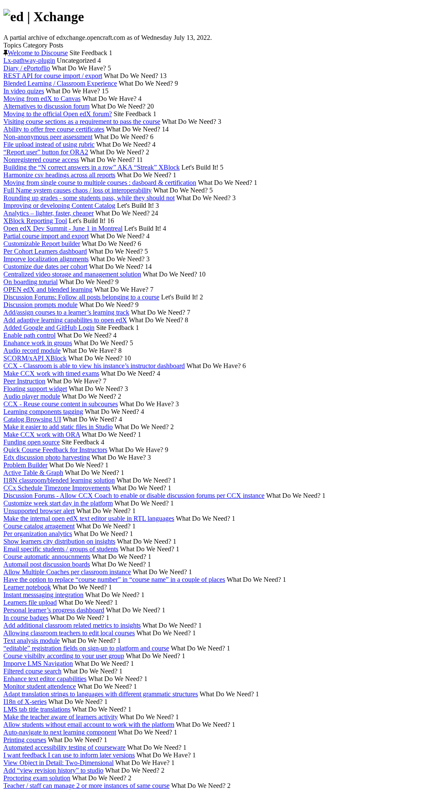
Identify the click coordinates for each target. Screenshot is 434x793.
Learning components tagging (43, 411)
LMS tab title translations (36, 709)
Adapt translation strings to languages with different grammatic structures (100, 694)
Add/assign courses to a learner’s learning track (66, 312)
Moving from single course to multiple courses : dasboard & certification (99, 182)
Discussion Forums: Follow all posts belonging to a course (81, 297)
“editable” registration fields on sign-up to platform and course (86, 648)
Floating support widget (35, 388)
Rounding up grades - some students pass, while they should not (89, 197)
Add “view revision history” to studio (53, 770)
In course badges (25, 617)
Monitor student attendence (39, 686)
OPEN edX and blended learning (47, 289)
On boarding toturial (30, 281)
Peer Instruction (24, 381)
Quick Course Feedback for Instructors (55, 449)
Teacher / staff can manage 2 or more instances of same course (86, 785)
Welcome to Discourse (38, 52)
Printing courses (24, 739)
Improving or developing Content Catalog (59, 205)
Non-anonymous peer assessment (47, 136)
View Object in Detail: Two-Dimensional (58, 762)
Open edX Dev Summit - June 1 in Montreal (62, 228)
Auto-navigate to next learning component (59, 732)
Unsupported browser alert (39, 510)
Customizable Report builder (41, 243)
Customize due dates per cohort (45, 266)
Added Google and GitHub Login (49, 327)
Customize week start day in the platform (58, 503)
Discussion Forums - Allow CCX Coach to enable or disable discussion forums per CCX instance (133, 495)
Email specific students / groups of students (60, 549)
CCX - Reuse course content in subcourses (60, 404)
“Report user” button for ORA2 (45, 152)
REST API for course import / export (52, 75)
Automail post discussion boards (46, 564)
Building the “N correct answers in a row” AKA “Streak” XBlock (91, 167)
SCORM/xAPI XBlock (35, 358)
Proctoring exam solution (36, 778)
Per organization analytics (37, 533)
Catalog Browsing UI (32, 419)
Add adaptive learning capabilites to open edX (65, 320)
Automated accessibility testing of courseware (64, 747)
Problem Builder (25, 465)
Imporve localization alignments (46, 258)
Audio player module (31, 396)
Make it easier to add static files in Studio (58, 426)
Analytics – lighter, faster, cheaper (48, 213)
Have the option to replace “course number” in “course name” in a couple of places (114, 579)
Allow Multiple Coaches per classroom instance (67, 571)
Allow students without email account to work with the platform (88, 724)
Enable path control (29, 335)
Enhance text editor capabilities (44, 678)
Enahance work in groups (37, 342)
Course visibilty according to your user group (63, 655)
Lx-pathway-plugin (29, 60)
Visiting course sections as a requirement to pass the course (81, 121)
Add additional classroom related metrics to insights (72, 625)
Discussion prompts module (40, 304)
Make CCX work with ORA (41, 434)
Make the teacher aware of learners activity (60, 716)
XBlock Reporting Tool (35, 220)
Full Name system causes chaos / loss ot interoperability (77, 190)
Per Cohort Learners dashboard (45, 251)
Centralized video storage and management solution (72, 274)
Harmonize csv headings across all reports (59, 175)
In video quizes (23, 91)
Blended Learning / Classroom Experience (60, 83)
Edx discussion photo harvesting (46, 457)
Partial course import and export (46, 236)
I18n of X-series (25, 701)
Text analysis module (31, 640)
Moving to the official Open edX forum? (57, 113)
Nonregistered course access (41, 159)
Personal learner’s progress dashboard (53, 610)
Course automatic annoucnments (46, 556)
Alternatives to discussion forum (46, 106)
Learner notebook (27, 587)
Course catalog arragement (39, 526)
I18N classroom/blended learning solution (59, 480)
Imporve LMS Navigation (38, 663)
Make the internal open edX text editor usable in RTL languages (88, 518)
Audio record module (32, 350)
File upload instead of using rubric (49, 144)
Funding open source (31, 442)
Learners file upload (30, 602)
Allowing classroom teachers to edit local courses (69, 633)
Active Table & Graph (33, 472)
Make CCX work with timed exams (51, 373)
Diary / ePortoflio (26, 68)
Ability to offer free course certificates (53, 129)
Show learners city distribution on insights (59, 541)
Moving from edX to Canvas (42, 98)
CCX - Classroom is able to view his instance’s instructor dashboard (94, 365)
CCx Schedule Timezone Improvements (56, 487)
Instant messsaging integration (43, 594)
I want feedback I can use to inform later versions (69, 755)
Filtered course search (32, 671)
